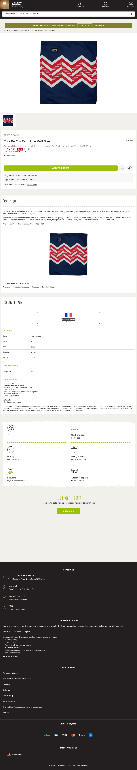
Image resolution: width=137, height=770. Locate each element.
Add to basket (60, 168)
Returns (6, 690)
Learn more (32, 185)
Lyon (27, 631)
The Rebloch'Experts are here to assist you (22, 707)
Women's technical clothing (43, 287)
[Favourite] (122, 168)
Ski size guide (9, 701)
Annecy (6, 631)
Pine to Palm (11, 135)
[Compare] (129, 168)
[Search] (133, 11)
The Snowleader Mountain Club (17, 679)
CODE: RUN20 (84, 25)
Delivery (6, 684)
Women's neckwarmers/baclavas (19, 30)
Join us (6, 713)
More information (10, 656)
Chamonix (17, 631)
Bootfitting (8, 696)
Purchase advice (10, 673)
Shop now (99, 25)
